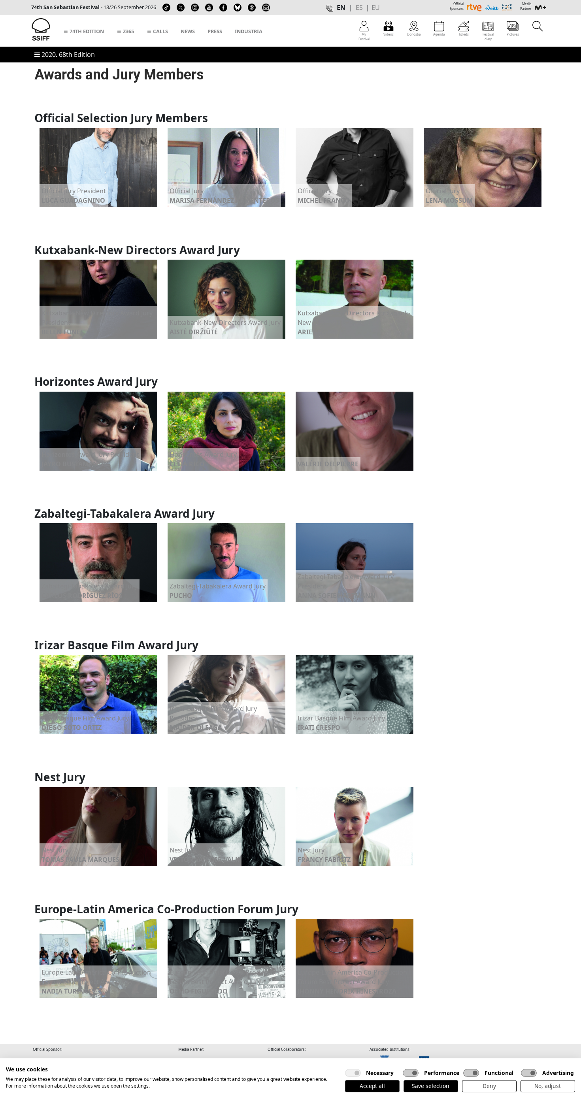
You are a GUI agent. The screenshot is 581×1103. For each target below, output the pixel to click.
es (359, 7)
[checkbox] (353, 1073)
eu (376, 7)
